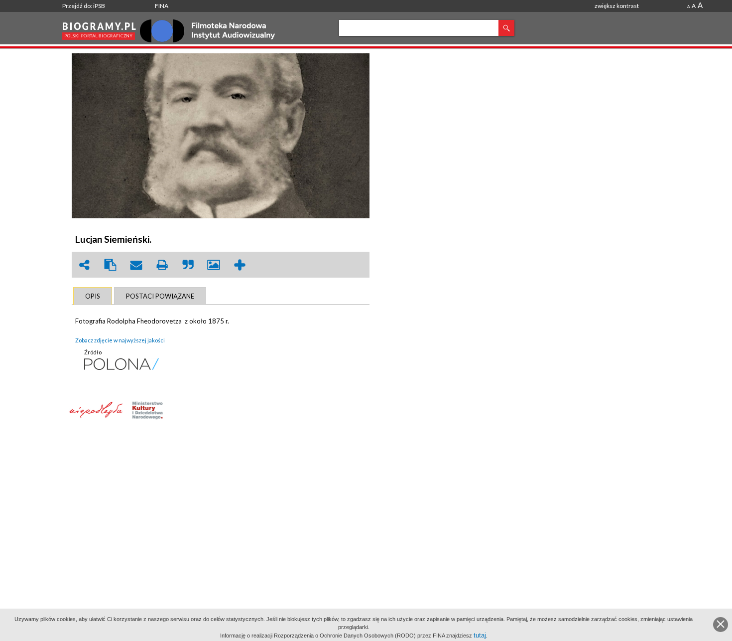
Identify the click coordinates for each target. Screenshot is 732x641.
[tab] (92, 296)
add (239, 265)
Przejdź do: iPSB (83, 5)
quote (187, 265)
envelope (135, 265)
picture (213, 265)
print (161, 265)
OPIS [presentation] (92, 296)
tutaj (480, 635)
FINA (161, 5)
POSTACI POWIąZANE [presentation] (160, 296)
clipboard (110, 265)
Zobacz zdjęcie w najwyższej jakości (120, 340)
